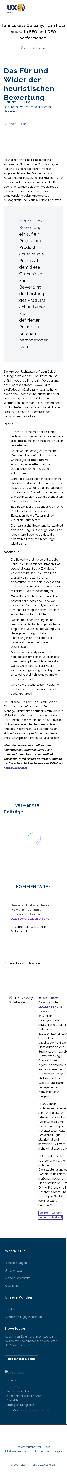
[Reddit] (32, 785)
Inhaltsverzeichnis (15, 1451)
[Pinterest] (16, 785)
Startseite (40, 14)
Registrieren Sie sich (21, 1358)
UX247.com (46, 1011)
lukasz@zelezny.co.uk (35, 1410)
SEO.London (13, 1387)
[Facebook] (6, 785)
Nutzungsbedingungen (48, 1451)
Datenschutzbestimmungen (33, 1447)
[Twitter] (11, 785)
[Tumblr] (22, 785)
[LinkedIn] (27, 785)
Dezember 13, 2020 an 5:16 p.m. (30, 918)
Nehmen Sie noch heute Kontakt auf (50, 1215)
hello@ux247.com (15, 768)
